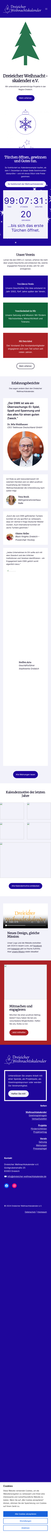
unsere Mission (18, 951)
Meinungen (41, 1145)
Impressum (42, 1212)
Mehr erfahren (25, 98)
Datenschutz (30, 1212)
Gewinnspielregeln (38, 1115)
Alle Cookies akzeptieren (25, 1514)
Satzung (43, 1142)
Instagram (15, 949)
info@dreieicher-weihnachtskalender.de (26, 1176)
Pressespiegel (40, 1148)
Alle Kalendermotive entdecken (25, 886)
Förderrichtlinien (39, 1128)
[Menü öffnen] (46, 8)
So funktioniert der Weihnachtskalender (25, 184)
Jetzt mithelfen (19, 1032)
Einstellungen (25, 1521)
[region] (25, 1507)
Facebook (37, 946)
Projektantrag (40, 1132)
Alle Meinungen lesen (25, 774)
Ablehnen (25, 1528)
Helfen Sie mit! (18, 1093)
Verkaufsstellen (39, 1118)
